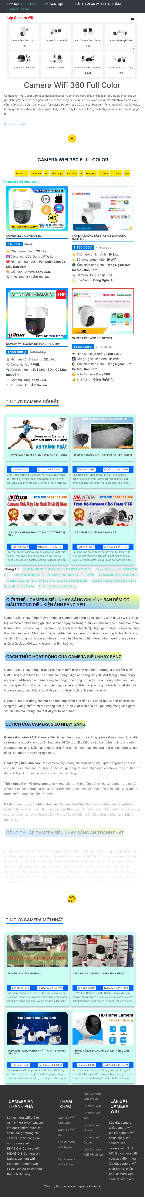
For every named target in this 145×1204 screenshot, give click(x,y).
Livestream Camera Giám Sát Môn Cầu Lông (37, 455)
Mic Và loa (22, 173)
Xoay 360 (91, 173)
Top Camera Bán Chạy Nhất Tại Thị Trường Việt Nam (37, 1052)
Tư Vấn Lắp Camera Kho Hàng (57, 586)
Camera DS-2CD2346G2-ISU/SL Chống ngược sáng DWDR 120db (47, 580)
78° (46, 173)
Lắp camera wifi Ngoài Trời (66, 1147)
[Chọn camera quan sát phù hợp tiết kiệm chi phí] (133, 48)
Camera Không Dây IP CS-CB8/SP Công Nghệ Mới (99, 237)
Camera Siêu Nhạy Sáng (21, 181)
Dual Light (36, 173)
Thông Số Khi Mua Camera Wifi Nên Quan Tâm (101, 1052)
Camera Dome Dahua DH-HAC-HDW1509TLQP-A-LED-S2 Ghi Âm (54, 574)
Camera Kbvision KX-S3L (23, 235)
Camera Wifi (92, 1106)
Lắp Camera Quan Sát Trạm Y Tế (94, 532)
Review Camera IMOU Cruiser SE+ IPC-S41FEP (103, 455)
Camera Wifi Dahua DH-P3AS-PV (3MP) (33, 343)
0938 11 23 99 (30, 4)
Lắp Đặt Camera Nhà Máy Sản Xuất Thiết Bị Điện (36, 534)
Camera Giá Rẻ (18, 9)
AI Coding (116, 173)
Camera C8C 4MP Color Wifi (92, 338)
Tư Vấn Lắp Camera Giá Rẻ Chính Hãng (98, 973)
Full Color (72, 173)
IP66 (127, 173)
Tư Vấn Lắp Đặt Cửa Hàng (25, 973)
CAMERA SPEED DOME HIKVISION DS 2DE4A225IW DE (57, 569)
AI (81, 173)
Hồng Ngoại (58, 173)
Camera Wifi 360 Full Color (73, 159)
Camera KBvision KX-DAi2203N (118, 574)
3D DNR (103, 173)
